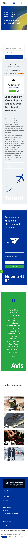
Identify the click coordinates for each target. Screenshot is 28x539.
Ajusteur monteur (9, 409)
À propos (5, 493)
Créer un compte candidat (14, 166)
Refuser (10, 536)
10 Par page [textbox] (11, 73)
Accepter (4, 536)
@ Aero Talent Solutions (14, 87)
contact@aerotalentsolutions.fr (12, 513)
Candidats (6, 496)
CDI (12, 91)
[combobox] (14, 70)
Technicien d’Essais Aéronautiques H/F (14, 85)
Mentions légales (7, 522)
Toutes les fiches (14, 469)
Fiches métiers (7, 507)
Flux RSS (21, 73)
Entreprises (6, 500)
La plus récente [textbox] (14, 70)
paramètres (17, 534)
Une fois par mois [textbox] (9, 262)
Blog (4, 504)
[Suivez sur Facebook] (4, 526)
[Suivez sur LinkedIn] (7, 526)
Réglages (17, 536)
